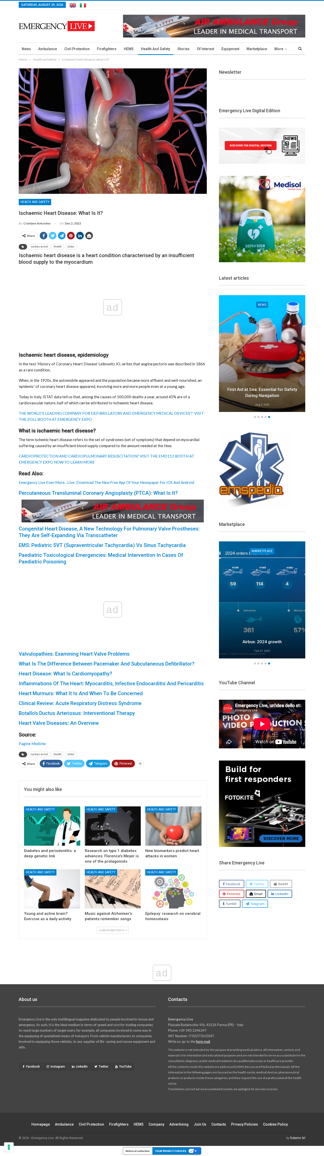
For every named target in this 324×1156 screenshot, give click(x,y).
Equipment (230, 49)
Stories (183, 49)
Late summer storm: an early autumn (262, 395)
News (26, 49)
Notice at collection (138, 1150)
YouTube (125, 1066)
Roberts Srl (297, 1138)
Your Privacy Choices (170, 1150)
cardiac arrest (39, 246)
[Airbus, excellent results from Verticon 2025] (262, 599)
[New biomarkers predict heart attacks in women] (173, 826)
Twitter (103, 1066)
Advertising (179, 1124)
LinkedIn (82, 1066)
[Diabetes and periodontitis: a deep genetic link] (52, 826)
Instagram (58, 1066)
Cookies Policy (275, 1124)
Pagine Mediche (32, 743)
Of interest (205, 49)
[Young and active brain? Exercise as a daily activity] (52, 888)
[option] (262, 354)
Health (58, 246)
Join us (200, 1124)
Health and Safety (155, 49)
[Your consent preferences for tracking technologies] (9, 1147)
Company (156, 1124)
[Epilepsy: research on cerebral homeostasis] (173, 888)
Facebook (33, 1066)
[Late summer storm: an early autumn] (262, 353)
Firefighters (106, 49)
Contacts (218, 1124)
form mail (203, 1041)
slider (70, 246)
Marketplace (257, 49)
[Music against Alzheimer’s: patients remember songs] (113, 888)
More (278, 49)
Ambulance (47, 49)
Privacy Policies (244, 1124)
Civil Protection (77, 49)
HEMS (129, 49)
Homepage (40, 1124)
